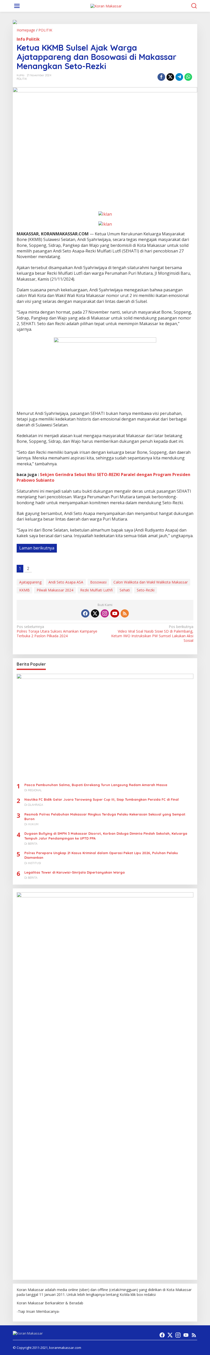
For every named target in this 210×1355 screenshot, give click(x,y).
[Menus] (17, 6)
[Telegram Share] (179, 77)
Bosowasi (98, 582)
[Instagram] (105, 613)
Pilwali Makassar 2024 (55, 590)
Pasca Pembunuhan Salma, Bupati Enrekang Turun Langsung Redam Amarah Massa (95, 785)
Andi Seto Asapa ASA (65, 582)
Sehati (125, 590)
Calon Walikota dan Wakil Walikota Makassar (150, 582)
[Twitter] (95, 613)
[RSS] (125, 613)
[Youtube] (114, 613)
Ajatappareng (30, 582)
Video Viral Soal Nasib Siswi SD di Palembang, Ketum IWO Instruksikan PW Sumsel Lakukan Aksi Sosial (152, 633)
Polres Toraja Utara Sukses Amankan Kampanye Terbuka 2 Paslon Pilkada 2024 (57, 631)
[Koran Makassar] (106, 5)
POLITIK (22, 79)
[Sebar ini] (161, 77)
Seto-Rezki (145, 590)
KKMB (24, 590)
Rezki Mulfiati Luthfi (96, 590)
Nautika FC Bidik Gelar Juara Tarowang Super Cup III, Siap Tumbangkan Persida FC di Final (101, 799)
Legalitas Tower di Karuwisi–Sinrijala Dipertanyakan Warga (74, 872)
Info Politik (28, 39)
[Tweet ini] (170, 77)
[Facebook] (85, 613)
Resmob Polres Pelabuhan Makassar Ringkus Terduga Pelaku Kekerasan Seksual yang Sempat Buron (104, 816)
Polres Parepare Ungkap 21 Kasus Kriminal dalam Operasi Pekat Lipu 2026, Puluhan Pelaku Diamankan (101, 855)
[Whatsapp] (188, 77)
